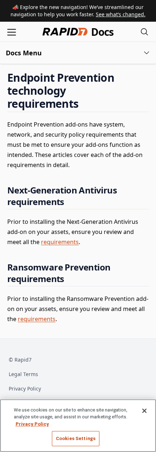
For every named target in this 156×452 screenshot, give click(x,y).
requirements (60, 242)
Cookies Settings (75, 438)
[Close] (144, 411)
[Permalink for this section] (84, 103)
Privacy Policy (25, 388)
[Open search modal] (144, 32)
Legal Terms (23, 374)
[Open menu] (11, 32)
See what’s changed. (120, 14)
